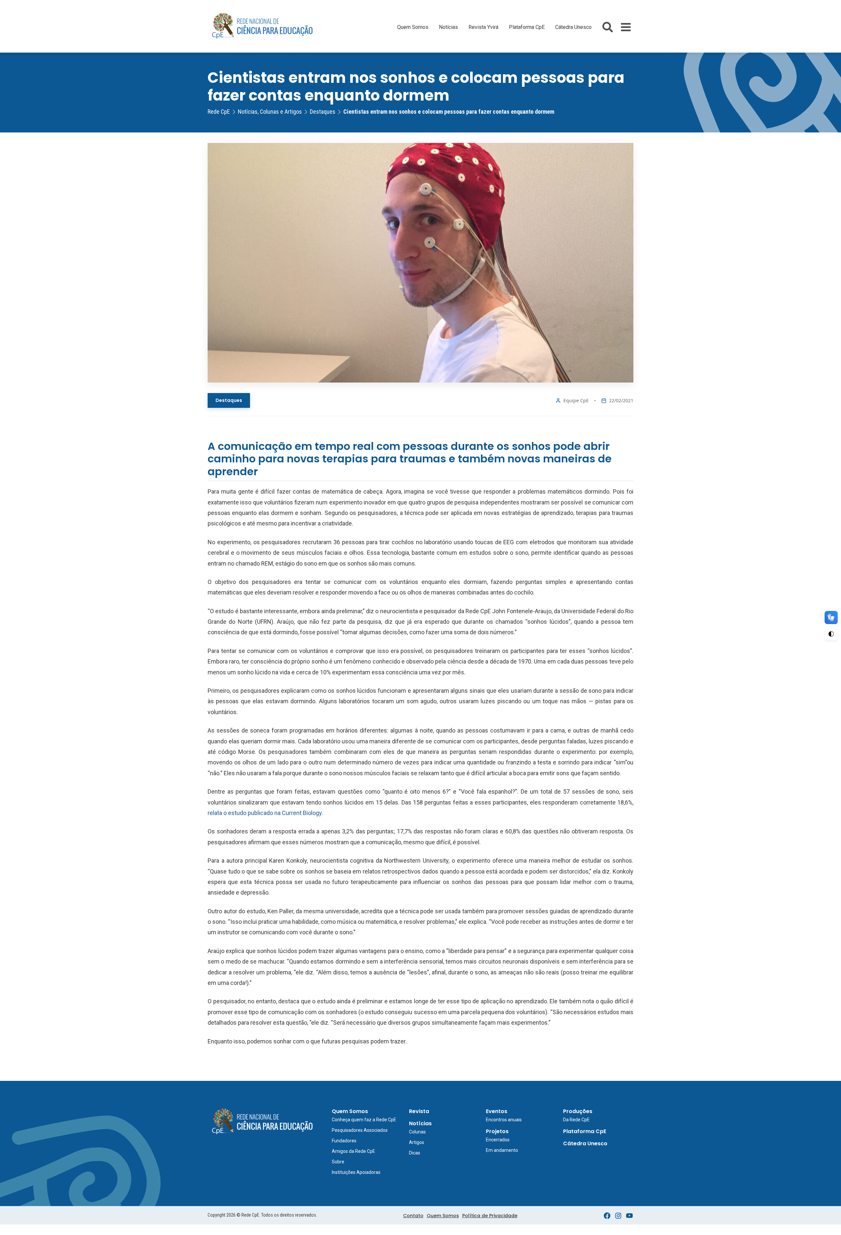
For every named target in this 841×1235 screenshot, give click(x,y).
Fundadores (344, 1140)
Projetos (497, 1131)
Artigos (416, 1142)
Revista (419, 1111)
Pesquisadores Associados (360, 1130)
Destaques (229, 400)
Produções (577, 1111)
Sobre (338, 1161)
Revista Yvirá (483, 27)
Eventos (496, 1111)
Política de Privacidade (489, 1215)
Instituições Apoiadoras (356, 1172)
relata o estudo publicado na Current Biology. (265, 812)
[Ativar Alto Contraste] (831, 634)
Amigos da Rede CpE (353, 1151)
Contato (413, 1215)
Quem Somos (412, 27)
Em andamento (502, 1150)
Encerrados (498, 1139)
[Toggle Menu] (625, 27)
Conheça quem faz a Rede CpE (364, 1119)
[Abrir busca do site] (607, 27)
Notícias (448, 27)
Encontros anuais (504, 1119)
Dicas (414, 1152)
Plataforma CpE (527, 27)
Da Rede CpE (576, 1119)
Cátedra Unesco (573, 27)
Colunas (417, 1131)
